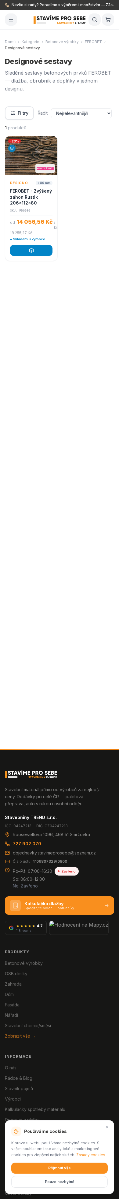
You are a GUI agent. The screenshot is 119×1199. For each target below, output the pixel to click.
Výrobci (13, 1098)
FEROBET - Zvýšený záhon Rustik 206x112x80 (31, 196)
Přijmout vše (59, 1168)
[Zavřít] (107, 1127)
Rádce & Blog (18, 1078)
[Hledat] (94, 19)
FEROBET (93, 41)
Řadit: (43, 113)
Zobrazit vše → (20, 1036)
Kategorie (30, 41)
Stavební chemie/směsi (28, 1025)
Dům (9, 994)
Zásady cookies (90, 1155)
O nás (10, 1067)
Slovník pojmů (19, 1088)
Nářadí (11, 1015)
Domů (10, 41)
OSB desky (16, 973)
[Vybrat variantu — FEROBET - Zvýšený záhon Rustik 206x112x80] (31, 250)
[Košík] (108, 19)
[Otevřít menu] (11, 19)
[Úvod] (60, 19)
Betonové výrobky (62, 41)
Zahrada (13, 984)
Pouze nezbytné (59, 1181)
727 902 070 (27, 843)
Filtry (23, 113)
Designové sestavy (22, 183)
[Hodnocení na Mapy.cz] (79, 928)
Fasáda (12, 1004)
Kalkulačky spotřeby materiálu (35, 1109)
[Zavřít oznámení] (111, 5)
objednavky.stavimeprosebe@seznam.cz (54, 852)
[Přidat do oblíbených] (50, 143)
